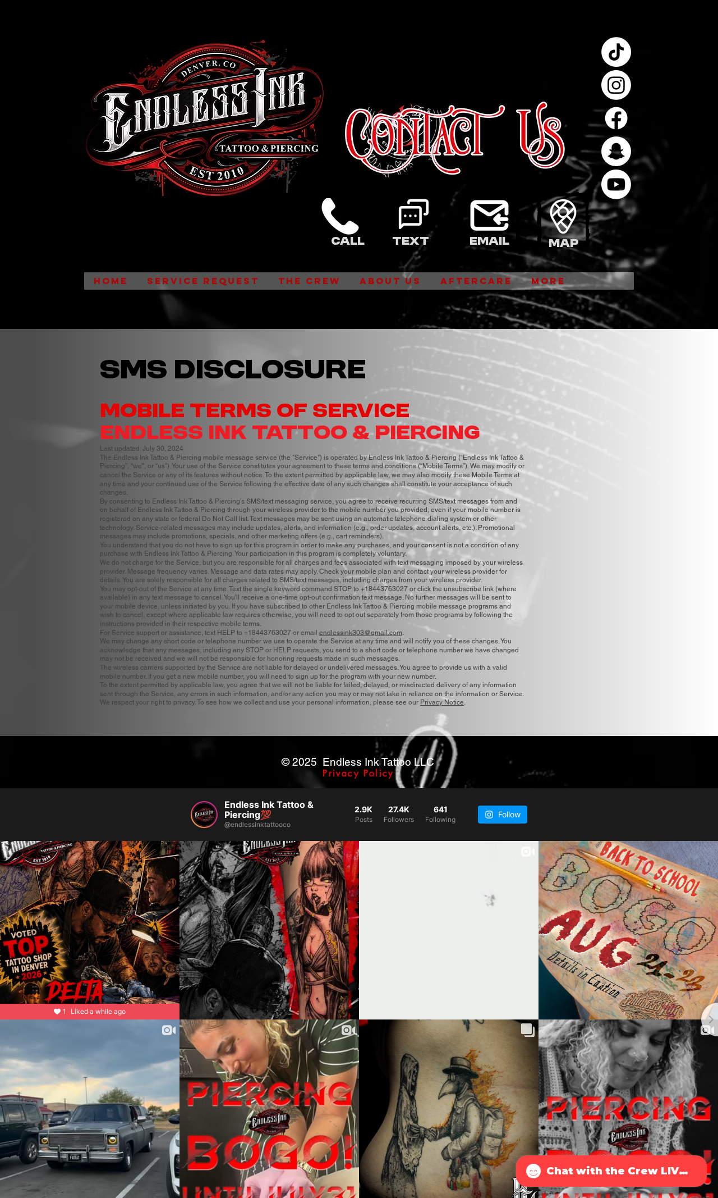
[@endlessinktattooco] (204, 814)
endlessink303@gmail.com (360, 633)
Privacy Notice (442, 702)
